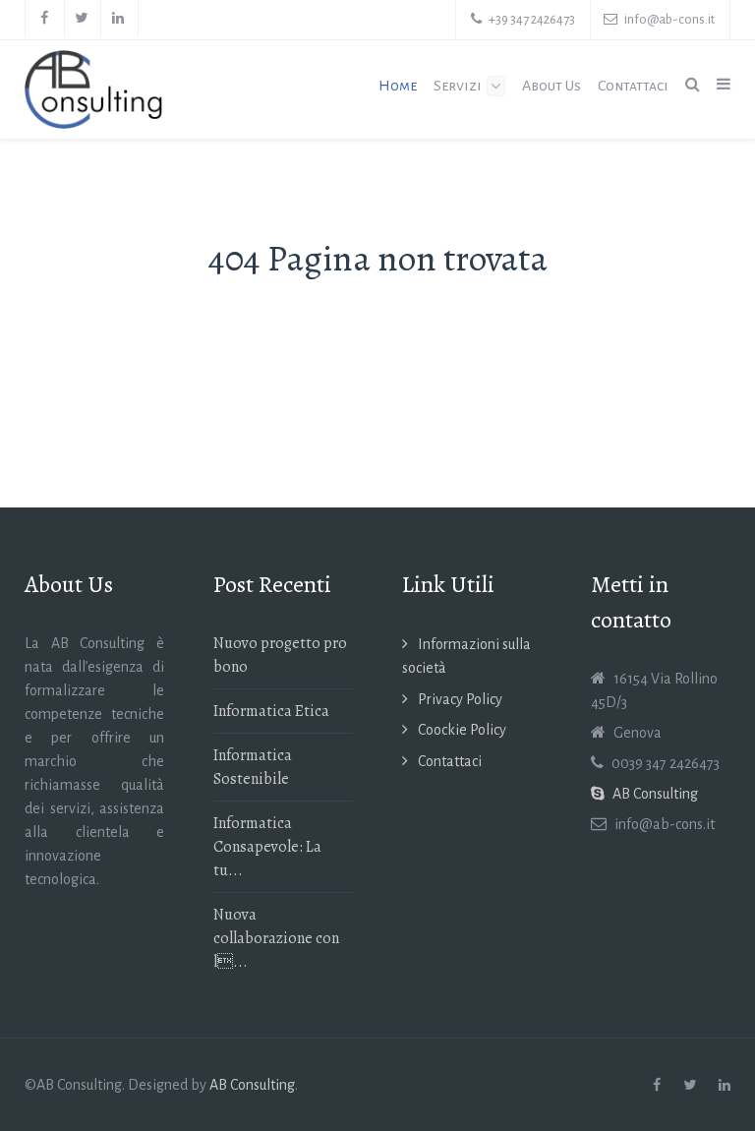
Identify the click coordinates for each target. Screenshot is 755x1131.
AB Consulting (252, 1085)
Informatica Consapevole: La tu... (267, 846)
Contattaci (450, 761)
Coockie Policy (462, 730)
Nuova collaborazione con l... (276, 938)
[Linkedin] (119, 18)
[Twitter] (82, 18)
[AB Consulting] (94, 89)
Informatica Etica (271, 711)
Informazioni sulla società (466, 656)
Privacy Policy (460, 699)
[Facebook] (45, 18)
